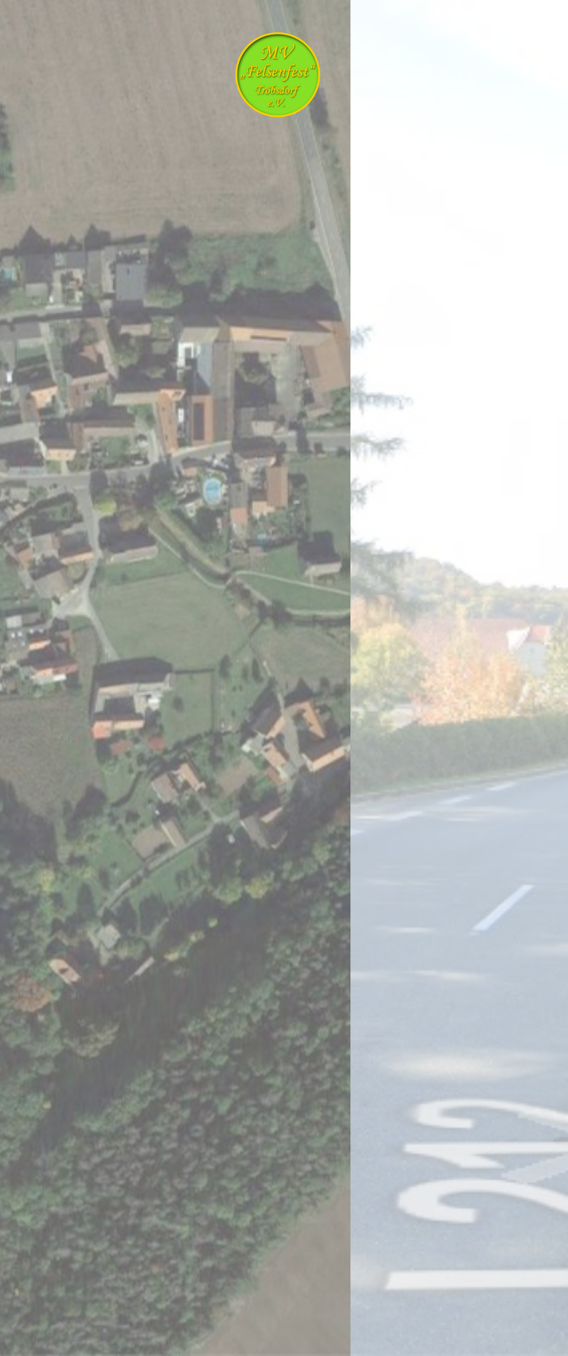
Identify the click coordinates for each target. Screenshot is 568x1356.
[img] (284, 678)
